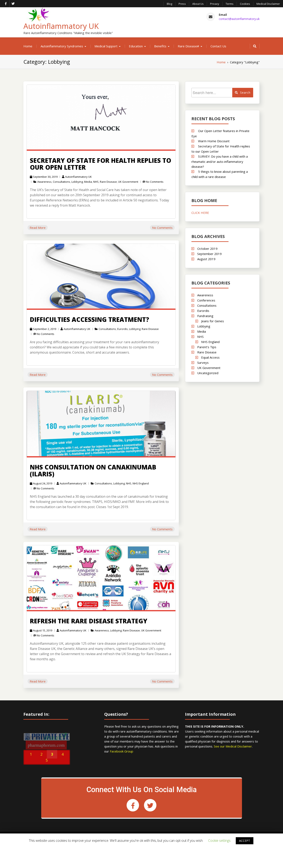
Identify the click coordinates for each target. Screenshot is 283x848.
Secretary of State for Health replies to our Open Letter (100, 164)
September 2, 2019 (44, 329)
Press (182, 4)
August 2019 (206, 259)
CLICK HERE (200, 213)
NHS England (141, 483)
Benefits (160, 46)
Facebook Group (121, 751)
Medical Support (105, 46)
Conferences (206, 300)
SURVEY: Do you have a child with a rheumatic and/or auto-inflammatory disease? (219, 161)
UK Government (128, 182)
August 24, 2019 (42, 483)
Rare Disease (108, 182)
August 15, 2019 (42, 630)
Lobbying (77, 182)
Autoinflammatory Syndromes (62, 46)
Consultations (61, 182)
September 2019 (209, 254)
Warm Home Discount (214, 141)
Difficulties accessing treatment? (89, 319)
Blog (169, 4)
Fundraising (205, 316)
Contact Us (218, 46)
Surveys (203, 362)
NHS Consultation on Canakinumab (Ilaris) (93, 470)
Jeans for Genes (212, 321)
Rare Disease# (188, 46)
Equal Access (210, 357)
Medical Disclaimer (268, 4)
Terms (229, 4)
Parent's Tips (206, 347)
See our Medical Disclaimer (233, 746)
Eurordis (122, 329)
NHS (96, 182)
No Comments (154, 182)
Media (88, 182)
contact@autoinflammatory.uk (239, 19)
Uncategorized (207, 373)
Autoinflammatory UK (61, 26)
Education (136, 46)
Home (27, 46)
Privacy (214, 4)
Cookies (245, 4)
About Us (198, 4)
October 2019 (207, 248)
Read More (38, 227)
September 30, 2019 (45, 177)
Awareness (44, 182)
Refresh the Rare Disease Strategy (88, 621)
